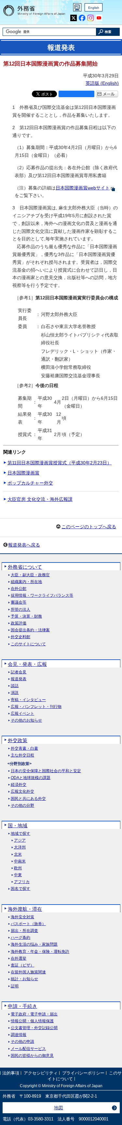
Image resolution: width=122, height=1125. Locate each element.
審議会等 (18, 602)
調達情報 (18, 1035)
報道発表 (18, 679)
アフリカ (22, 882)
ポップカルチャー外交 (30, 483)
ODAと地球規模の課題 (30, 778)
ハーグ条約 (20, 938)
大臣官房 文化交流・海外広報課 (40, 499)
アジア (20, 840)
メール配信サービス (28, 1049)
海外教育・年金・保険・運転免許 (40, 952)
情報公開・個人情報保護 (32, 1021)
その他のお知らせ (26, 720)
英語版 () (102, 83)
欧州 (18, 868)
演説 (15, 693)
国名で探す (20, 889)
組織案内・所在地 (26, 582)
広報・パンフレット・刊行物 (36, 707)
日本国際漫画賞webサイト (83, 187)
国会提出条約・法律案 (30, 630)
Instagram (90, 18)
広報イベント (22, 714)
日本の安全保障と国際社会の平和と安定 (46, 771)
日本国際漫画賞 (23, 472)
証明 (15, 986)
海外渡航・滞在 (25, 909)
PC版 (77, 7)
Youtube (99, 18)
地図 (58, 1107)
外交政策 (17, 740)
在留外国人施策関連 (28, 972)
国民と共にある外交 (28, 799)
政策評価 (18, 623)
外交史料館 (20, 637)
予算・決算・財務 (26, 616)
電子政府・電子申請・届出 (34, 1014)
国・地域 (17, 825)
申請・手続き (22, 1006)
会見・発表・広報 (27, 664)
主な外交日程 (22, 755)
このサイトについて (28, 644)
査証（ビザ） (22, 965)
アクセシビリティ (41, 1073)
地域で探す (20, 834)
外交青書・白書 (24, 748)
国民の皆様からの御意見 (32, 1056)
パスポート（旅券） (28, 924)
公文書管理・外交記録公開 (34, 1028)
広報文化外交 (22, 791)
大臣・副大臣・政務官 (30, 575)
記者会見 (18, 672)
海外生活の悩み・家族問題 (34, 944)
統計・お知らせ (24, 979)
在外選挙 (18, 958)
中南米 (20, 861)
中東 (18, 875)
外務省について (25, 567)
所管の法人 (20, 610)
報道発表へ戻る (24, 545)
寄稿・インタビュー (28, 700)
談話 (15, 686)
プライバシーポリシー (83, 1073)
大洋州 (20, 847)
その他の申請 (22, 1042)
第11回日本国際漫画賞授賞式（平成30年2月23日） (59, 462)
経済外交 (18, 785)
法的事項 (10, 1073)
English (93, 7)
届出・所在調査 (24, 931)
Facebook (82, 18)
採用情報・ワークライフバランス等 (42, 595)
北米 (18, 854)
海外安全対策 (22, 917)
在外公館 (18, 589)
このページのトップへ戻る (88, 526)
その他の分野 (22, 805)
